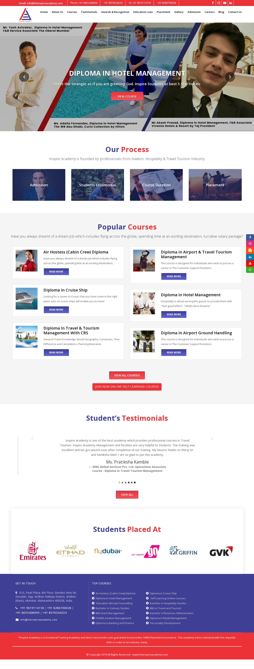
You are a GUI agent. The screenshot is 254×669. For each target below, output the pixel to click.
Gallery (179, 12)
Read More (56, 271)
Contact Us (235, 12)
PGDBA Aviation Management (112, 618)
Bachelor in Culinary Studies (111, 608)
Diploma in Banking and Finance (114, 623)
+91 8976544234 (113, 3)
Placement (163, 12)
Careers (210, 12)
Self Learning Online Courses (167, 598)
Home (44, 12)
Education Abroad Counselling (113, 603)
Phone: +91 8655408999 (83, 3)
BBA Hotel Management (109, 613)
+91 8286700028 (166, 3)
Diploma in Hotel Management (113, 598)
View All (127, 494)
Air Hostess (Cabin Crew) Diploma (115, 593)
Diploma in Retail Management (168, 618)
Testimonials (89, 12)
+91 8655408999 (27, 613)
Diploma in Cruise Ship (163, 593)
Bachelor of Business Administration (171, 613)
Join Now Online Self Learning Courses (127, 386)
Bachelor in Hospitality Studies (167, 603)
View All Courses (127, 375)
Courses (72, 12)
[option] (33, 551)
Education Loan (143, 12)
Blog (221, 12)
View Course (127, 96)
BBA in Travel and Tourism (165, 608)
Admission (194, 12)
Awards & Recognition (115, 12)
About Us (57, 12)
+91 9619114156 (32, 608)
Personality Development (164, 623)
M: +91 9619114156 (140, 3)
